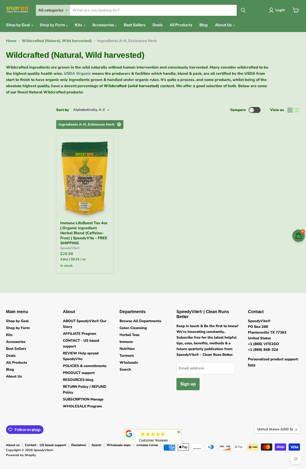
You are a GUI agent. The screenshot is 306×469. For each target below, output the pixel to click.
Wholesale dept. (119, 445)
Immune (126, 341)
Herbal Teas (129, 334)
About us (13, 445)
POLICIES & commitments (84, 365)
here (251, 364)
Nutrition (127, 348)
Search (125, 369)
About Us (223, 25)
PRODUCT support (79, 372)
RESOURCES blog (78, 379)
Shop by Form (53, 25)
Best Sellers (134, 25)
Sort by (62, 110)
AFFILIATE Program (79, 333)
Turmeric (127, 355)
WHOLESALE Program (82, 406)
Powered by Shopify (21, 455)
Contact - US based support (45, 445)
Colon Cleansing (133, 327)
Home (11, 41)
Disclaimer (78, 445)
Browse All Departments (140, 321)
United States (275, 429)
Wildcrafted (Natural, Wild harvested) (57, 41)
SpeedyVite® (70, 248)
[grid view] (290, 110)
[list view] (296, 110)
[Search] (243, 10)
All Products (181, 25)
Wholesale (129, 362)
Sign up (188, 383)
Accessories (103, 25)
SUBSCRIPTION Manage (83, 399)
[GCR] (129, 433)
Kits (79, 25)
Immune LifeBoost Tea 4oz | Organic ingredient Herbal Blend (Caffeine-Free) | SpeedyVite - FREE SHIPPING (84, 233)
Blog (203, 25)
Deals (158, 25)
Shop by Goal (18, 25)
